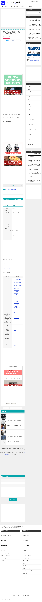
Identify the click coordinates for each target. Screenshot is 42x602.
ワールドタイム (16, 306)
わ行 (9, 268)
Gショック (29, 89)
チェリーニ (16, 297)
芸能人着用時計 (29, 6)
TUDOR (29, 96)
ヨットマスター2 (26, 560)
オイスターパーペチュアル (28, 570)
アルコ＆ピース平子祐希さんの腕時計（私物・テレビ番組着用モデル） (15, 431)
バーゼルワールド (31, 116)
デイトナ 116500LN (17, 279)
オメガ (15, 330)
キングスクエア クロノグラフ (11, 191)
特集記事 (29, 134)
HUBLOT (29, 91)
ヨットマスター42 (27, 558)
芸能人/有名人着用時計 (6, 38)
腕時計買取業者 (30, 144)
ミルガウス (16, 291)
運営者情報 (14, 595)
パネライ (15, 337)
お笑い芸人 (8, 403)
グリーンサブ (4, 558)
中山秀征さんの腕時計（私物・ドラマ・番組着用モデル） (15, 437)
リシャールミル (16, 322)
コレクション (30, 109)
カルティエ (16, 341)
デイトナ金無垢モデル (18, 282)
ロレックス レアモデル (6, 535)
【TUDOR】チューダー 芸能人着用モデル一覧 (14, 425)
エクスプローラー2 (26, 548)
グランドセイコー (31, 106)
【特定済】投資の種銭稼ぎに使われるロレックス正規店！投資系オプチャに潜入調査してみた (34, 20)
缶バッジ (29, 139)
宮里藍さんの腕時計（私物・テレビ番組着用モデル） (19, 448)
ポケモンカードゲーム (31, 121)
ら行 (7, 268)
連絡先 (19, 595)
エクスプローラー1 (26, 545)
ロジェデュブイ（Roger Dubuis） (11, 189)
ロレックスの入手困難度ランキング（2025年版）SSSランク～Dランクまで (34, 155)
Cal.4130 (3, 548)
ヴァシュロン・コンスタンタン (33, 129)
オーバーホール (4, 545)
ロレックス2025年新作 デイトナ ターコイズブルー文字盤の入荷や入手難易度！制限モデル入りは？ (34, 26)
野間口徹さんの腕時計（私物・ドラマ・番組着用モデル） (15, 415)
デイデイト (16, 296)
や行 (4, 268)
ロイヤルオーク (16, 318)
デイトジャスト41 (26, 568)
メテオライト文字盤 (5, 553)
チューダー (30, 111)
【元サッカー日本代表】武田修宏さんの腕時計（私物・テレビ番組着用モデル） (7, 448)
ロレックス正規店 (5, 532)
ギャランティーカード (6, 555)
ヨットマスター (16, 290)
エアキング (16, 293)
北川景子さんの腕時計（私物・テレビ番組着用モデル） (14, 421)
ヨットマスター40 (27, 555)
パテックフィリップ (14, 6)
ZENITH (29, 99)
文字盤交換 (4, 540)
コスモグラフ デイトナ (27, 532)
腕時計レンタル (30, 142)
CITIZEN (29, 86)
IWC (14, 326)
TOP (2, 6)
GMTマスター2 (16, 287)
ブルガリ (15, 345)
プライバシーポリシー (26, 595)
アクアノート (16, 303)
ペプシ (3, 560)
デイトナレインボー (17, 285)
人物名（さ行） (13, 403)
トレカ (29, 114)
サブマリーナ (16, 288)
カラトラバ (16, 304)
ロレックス (7, 6)
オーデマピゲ (22, 6)
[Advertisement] (13, 17)
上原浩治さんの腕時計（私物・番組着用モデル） (14, 441)
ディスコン (4, 550)
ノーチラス (16, 301)
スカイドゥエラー (17, 294)
